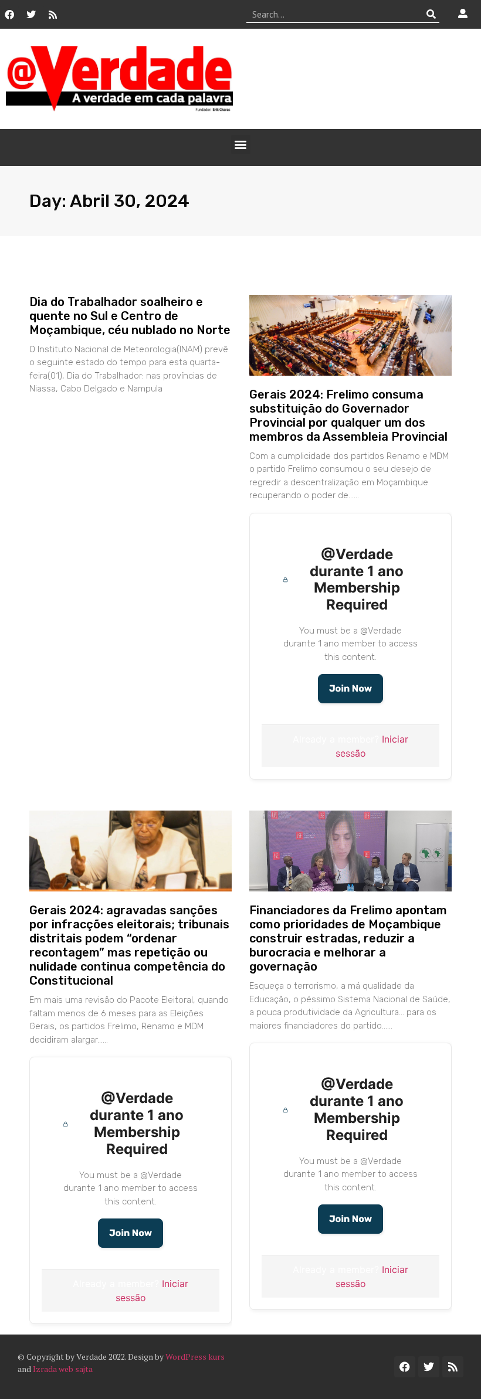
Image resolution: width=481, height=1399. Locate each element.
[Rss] (52, 14)
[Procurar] (430, 14)
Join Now (350, 688)
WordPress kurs (195, 1356)
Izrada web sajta (63, 1368)
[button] (240, 144)
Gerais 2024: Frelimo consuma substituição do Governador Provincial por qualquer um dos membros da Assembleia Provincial (348, 415)
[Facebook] (9, 14)
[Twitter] (31, 14)
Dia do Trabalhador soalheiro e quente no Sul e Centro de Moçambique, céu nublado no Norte (130, 316)
